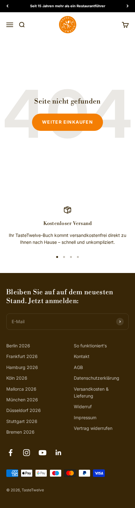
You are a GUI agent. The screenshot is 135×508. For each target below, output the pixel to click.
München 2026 (22, 399)
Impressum (85, 417)
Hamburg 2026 (22, 367)
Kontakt (81, 356)
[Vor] (128, 6)
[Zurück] (7, 6)
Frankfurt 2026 (22, 356)
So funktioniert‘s (90, 345)
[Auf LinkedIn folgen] (58, 452)
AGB (78, 367)
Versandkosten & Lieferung (91, 392)
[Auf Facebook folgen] (10, 452)
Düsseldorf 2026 (23, 410)
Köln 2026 (16, 378)
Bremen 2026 (20, 432)
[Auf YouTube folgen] (42, 452)
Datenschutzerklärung (96, 378)
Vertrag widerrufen (93, 428)
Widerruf (83, 406)
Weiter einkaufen (67, 122)
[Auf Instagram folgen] (26, 452)
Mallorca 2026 (21, 389)
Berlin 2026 (18, 345)
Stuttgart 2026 (21, 421)
